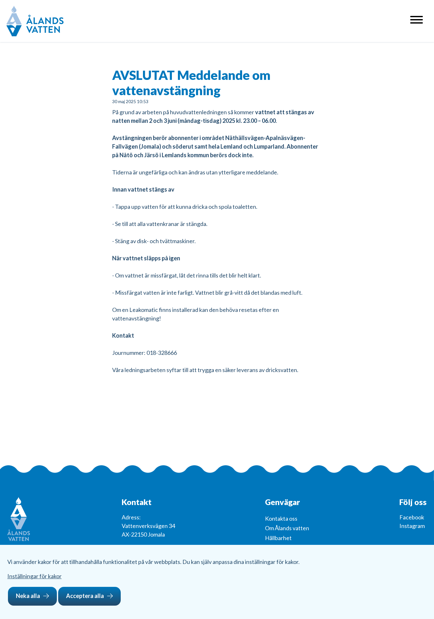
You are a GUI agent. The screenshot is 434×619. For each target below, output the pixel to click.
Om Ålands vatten (287, 527)
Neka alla (28, 595)
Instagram (412, 525)
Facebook (411, 517)
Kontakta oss (281, 518)
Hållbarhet (278, 537)
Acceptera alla (85, 595)
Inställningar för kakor (34, 576)
